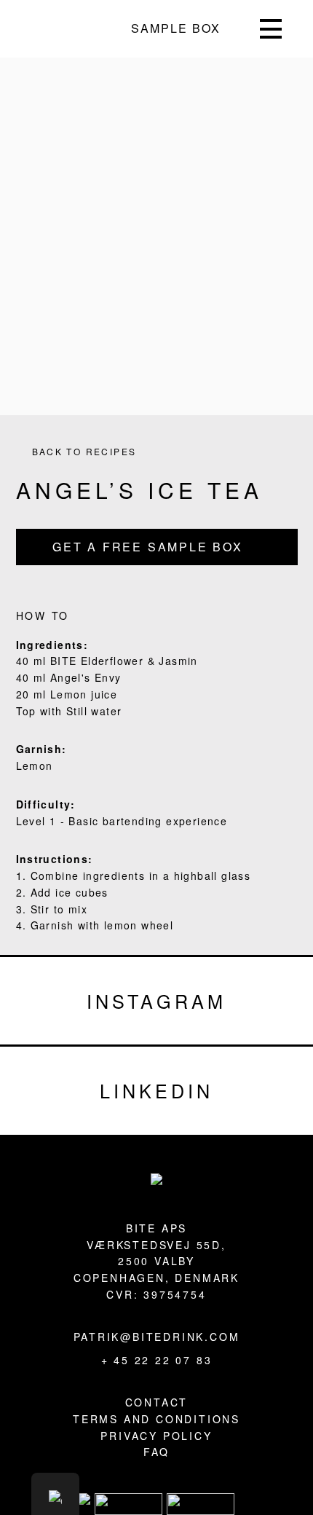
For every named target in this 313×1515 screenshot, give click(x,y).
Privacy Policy (156, 1435)
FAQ (156, 1451)
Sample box (176, 28)
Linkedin (156, 1090)
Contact (157, 1402)
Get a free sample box (147, 546)
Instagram (156, 1001)
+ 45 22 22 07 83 (157, 1360)
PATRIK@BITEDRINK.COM (157, 1336)
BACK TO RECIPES (84, 451)
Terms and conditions (156, 1419)
